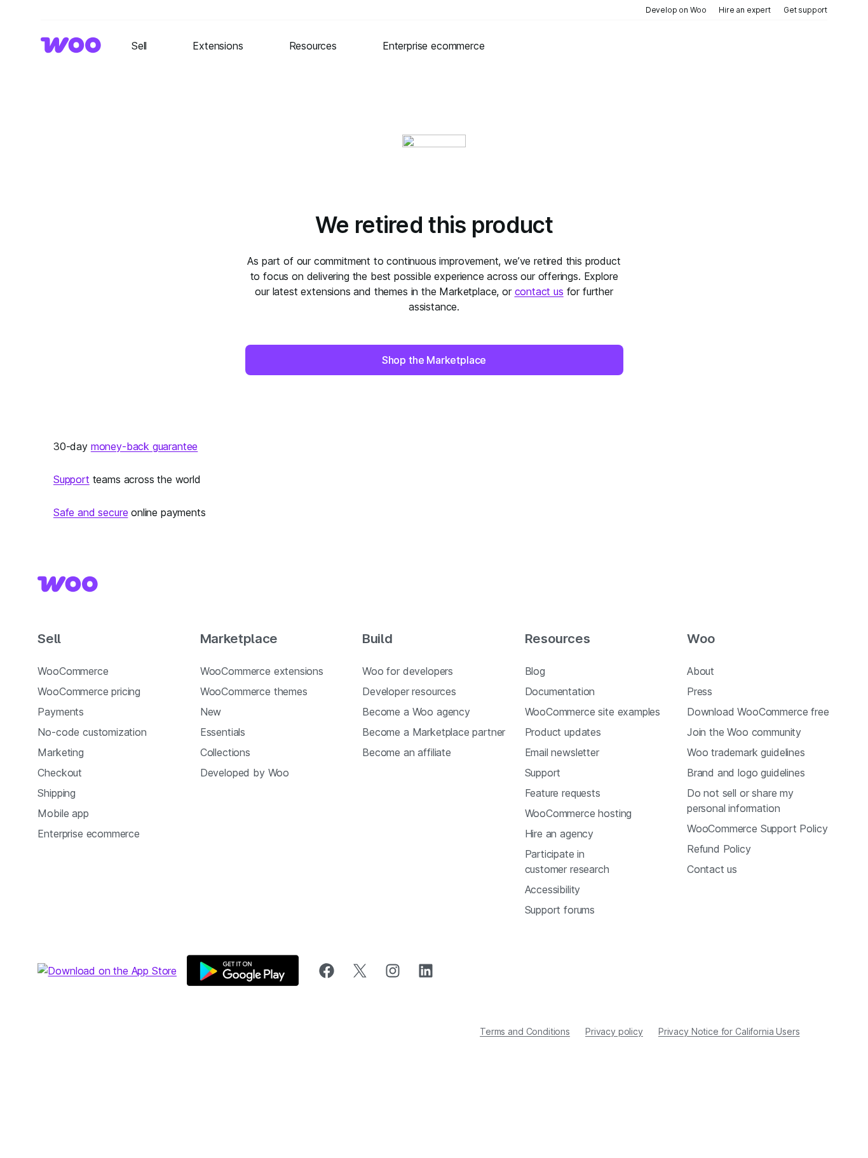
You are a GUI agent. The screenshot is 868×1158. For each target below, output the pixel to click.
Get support (805, 10)
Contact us (712, 869)
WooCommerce (72, 671)
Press (699, 691)
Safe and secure (90, 512)
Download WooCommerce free (758, 711)
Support (71, 479)
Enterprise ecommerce (88, 833)
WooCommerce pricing (88, 691)
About (700, 671)
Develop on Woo (676, 10)
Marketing (60, 752)
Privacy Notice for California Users (729, 1031)
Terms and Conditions (525, 1031)
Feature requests (562, 793)
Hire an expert (745, 10)
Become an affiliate (406, 752)
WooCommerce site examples (593, 711)
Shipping (56, 793)
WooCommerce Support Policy (757, 828)
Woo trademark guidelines (746, 752)
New (210, 711)
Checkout (59, 772)
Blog (535, 671)
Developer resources (409, 691)
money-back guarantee (144, 446)
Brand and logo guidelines (746, 772)
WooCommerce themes (254, 691)
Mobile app (62, 813)
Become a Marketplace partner (433, 732)
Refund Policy (719, 848)
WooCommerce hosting (578, 813)
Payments (60, 711)
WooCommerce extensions (261, 671)
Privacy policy (614, 1031)
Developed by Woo (244, 772)
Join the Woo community (744, 732)
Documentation (560, 691)
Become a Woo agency (416, 711)
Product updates (563, 732)
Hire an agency (559, 833)
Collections (225, 752)
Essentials (222, 732)
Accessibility (553, 889)
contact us (539, 291)
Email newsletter (562, 752)
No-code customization (91, 732)
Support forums (560, 909)
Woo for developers (407, 671)
